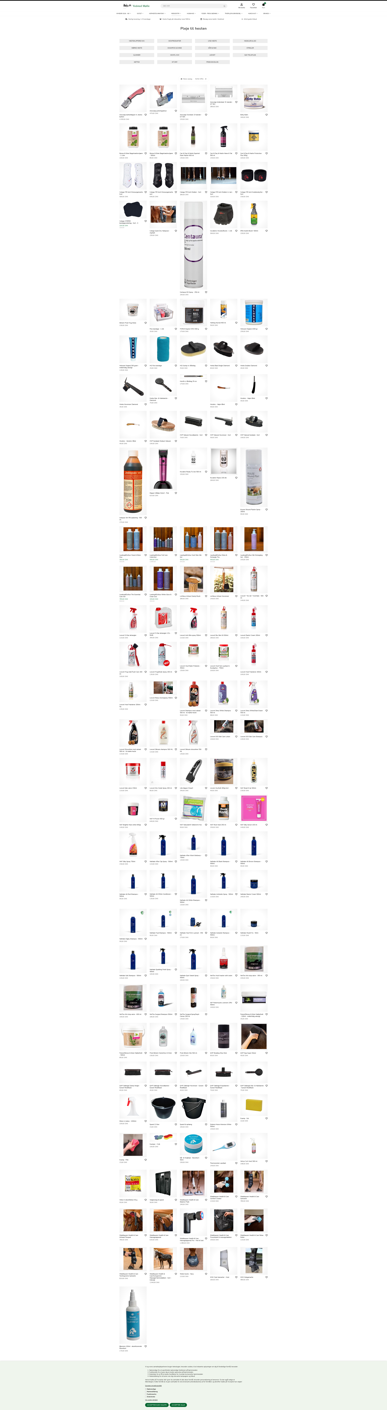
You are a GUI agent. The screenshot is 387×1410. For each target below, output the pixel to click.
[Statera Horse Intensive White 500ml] (223, 1120)
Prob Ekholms (212, 62)
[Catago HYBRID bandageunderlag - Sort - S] (133, 217)
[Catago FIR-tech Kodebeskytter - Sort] (254, 188)
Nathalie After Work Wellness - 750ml (191, 856)
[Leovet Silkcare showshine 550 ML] (193, 745)
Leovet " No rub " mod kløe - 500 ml (251, 597)
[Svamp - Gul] (254, 1114)
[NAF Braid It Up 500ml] (254, 784)
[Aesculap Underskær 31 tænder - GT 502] (223, 98)
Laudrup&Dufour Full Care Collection (159, 556)
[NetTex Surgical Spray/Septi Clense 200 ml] (193, 1010)
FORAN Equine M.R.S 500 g (189, 329)
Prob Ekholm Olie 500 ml (188, 1053)
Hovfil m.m (174, 55)
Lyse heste (212, 41)
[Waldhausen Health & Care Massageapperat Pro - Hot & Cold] (193, 1234)
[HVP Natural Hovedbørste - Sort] (193, 430)
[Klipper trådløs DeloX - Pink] (163, 489)
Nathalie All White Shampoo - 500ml (190, 901)
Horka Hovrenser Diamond (128, 404)
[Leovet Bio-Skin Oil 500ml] (223, 631)
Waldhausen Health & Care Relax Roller (251, 1236)
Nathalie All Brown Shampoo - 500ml (250, 863)
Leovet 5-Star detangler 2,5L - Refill (160, 634)
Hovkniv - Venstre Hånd (127, 441)
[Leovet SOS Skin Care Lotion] (223, 732)
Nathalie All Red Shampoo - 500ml (129, 895)
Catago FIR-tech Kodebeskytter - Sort (252, 193)
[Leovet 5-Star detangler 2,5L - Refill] (163, 629)
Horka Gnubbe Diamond (248, 366)
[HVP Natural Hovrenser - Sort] (223, 430)
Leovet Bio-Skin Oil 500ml (219, 635)
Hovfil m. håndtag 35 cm (188, 381)
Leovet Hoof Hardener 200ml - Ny (130, 706)
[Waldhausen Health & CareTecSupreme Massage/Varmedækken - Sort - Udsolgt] (163, 1269)
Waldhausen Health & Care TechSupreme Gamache (128, 1275)
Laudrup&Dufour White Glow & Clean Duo (160, 596)
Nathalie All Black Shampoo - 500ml (220, 863)
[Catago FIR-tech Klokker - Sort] (193, 188)
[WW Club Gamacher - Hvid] (223, 1273)
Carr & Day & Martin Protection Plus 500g (251, 154)
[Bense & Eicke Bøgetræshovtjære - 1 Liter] (133, 149)
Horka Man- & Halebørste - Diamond (159, 399)
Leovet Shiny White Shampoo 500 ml (220, 712)
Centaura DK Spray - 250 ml (189, 292)
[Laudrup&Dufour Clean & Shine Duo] (133, 551)
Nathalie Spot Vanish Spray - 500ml (189, 977)
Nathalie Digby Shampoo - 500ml (131, 939)
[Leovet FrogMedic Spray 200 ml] (163, 667)
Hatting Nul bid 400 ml (218, 323)
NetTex (137, 62)
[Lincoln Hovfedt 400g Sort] (223, 784)
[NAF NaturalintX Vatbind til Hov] (193, 820)
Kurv (263, 8)
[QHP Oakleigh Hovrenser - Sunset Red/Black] (193, 1081)
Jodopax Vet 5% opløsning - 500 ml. (130, 519)
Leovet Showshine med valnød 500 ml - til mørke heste (130, 750)
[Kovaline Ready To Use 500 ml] (193, 467)
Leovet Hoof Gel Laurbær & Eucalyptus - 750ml (219, 667)
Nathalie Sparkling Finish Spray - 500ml (161, 971)
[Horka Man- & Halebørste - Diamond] (163, 394)
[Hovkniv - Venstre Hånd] (133, 437)
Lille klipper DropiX (186, 788)
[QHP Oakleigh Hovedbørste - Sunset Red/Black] (163, 1081)
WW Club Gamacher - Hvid (219, 1277)
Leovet (212, 55)
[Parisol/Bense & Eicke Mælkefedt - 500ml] (133, 1048)
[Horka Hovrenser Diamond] (133, 400)
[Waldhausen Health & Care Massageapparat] (163, 1231)
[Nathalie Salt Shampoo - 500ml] (133, 971)
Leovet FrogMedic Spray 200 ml (161, 672)
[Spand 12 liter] (163, 1120)
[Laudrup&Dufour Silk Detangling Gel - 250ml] (254, 551)
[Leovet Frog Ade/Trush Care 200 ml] (133, 667)
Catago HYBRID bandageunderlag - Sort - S (128, 222)
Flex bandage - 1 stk (157, 329)
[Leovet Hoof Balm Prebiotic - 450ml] (193, 661)
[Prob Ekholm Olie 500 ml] (193, 1048)
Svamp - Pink (123, 1160)
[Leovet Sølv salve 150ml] (133, 784)
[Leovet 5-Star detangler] (133, 631)
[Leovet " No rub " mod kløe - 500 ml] (254, 591)
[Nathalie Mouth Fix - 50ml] (254, 928)
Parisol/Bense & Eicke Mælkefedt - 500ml (130, 1054)
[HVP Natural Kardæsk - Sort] (254, 430)
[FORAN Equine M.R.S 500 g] (193, 324)
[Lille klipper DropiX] (193, 784)
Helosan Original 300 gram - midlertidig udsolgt (129, 367)
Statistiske (151, 1397)
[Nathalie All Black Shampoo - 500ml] (223, 857)
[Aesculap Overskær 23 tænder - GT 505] (193, 110)
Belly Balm (244, 115)
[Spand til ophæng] (193, 1120)
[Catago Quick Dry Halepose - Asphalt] (163, 226)
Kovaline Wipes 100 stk (218, 478)
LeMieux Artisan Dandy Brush (190, 596)
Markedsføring (152, 1392)
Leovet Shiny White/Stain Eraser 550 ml (251, 712)
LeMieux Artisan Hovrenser (219, 596)
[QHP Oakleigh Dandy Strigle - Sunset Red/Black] (133, 1081)
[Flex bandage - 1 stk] (163, 324)
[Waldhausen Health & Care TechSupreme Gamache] (133, 1269)
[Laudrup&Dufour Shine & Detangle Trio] (223, 551)
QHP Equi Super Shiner (248, 1053)
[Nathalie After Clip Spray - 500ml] (163, 857)
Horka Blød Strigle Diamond (220, 366)
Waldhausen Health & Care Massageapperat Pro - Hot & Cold (191, 1239)
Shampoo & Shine (175, 48)
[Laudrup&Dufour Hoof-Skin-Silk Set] (193, 551)
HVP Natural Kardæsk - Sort (250, 435)
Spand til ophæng (186, 1124)
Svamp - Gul (244, 1118)
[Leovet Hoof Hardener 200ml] (254, 667)
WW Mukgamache (246, 1277)
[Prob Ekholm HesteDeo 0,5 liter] (163, 1048)
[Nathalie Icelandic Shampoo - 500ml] (223, 928)
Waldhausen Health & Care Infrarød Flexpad (128, 1236)
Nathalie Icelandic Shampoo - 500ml (220, 934)
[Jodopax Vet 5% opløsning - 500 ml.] (133, 513)
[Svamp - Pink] (133, 1155)
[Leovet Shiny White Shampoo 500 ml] (223, 706)
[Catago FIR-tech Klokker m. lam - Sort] (223, 188)
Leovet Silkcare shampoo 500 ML (161, 749)
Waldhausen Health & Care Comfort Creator (219, 1198)
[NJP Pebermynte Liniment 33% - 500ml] (223, 998)
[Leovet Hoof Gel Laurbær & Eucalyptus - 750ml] (223, 661)
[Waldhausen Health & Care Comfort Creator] (223, 1192)
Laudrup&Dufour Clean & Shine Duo (130, 556)
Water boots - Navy (187, 1274)
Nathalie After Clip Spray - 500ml (161, 862)
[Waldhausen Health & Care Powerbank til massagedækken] (223, 1231)
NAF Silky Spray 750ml (127, 862)
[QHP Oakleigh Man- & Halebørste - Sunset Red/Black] (254, 1081)
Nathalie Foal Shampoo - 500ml (161, 933)
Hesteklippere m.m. (137, 41)
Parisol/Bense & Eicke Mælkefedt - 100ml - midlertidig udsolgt (251, 1015)
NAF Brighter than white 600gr (130, 825)
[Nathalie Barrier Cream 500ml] (254, 890)
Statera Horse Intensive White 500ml (220, 1125)
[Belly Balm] (254, 110)
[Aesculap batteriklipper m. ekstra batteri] (133, 110)
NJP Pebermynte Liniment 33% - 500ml (221, 1004)
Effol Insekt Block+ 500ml (249, 231)
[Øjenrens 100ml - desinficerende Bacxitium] (133, 1342)
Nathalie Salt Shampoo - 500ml (130, 976)
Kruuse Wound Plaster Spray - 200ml (250, 511)
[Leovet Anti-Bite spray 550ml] (193, 631)
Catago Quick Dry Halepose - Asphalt (160, 232)
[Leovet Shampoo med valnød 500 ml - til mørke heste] (193, 706)
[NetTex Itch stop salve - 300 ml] (254, 971)
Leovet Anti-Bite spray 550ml (190, 635)
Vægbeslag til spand (157, 1200)
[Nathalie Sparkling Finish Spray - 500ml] (163, 965)
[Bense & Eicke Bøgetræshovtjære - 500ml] (163, 149)
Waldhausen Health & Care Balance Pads (189, 1201)
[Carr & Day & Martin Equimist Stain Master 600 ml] (193, 149)
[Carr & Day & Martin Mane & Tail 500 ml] (223, 149)
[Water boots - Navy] (193, 1269)
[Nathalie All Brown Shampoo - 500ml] (254, 857)
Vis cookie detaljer (151, 1400)
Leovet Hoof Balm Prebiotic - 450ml (190, 667)
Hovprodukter (174, 41)
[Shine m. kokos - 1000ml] (133, 1117)
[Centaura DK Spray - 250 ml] (193, 288)
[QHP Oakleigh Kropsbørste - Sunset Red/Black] (223, 1081)
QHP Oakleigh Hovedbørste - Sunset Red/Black (160, 1087)
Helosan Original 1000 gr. (249, 329)
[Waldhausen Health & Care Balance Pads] (193, 1195)
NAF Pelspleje (250, 55)
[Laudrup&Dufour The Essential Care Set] (133, 590)
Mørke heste (137, 48)
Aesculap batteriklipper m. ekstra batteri (130, 116)
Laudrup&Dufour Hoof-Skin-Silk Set (190, 556)
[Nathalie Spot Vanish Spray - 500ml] (193, 971)
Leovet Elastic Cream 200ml (250, 635)
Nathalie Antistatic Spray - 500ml (221, 894)
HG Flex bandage (156, 366)
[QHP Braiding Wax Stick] (223, 1048)
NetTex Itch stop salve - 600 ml (130, 1014)
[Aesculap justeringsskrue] (163, 106)
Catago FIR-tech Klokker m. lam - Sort (221, 193)
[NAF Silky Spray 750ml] (133, 857)
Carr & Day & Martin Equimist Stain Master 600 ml (190, 154)
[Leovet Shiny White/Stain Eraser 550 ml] (254, 706)
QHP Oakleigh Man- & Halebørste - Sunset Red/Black (252, 1087)
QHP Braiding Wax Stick (218, 1053)
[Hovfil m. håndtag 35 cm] (193, 377)
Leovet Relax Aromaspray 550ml (161, 698)
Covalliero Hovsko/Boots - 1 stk (221, 231)
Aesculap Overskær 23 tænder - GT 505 (191, 116)
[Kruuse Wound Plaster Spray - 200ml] (254, 505)
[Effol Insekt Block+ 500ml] (254, 226)
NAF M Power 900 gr (157, 819)
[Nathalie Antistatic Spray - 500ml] (223, 890)
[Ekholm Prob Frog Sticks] (133, 318)
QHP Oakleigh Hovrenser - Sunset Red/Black (191, 1087)
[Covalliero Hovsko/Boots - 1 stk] (223, 226)
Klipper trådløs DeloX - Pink (159, 493)
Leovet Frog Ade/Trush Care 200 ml (130, 673)
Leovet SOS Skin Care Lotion (220, 737)
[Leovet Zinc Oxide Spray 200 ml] (163, 784)
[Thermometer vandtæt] (223, 1159)
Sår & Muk (212, 48)
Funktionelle (151, 1394)
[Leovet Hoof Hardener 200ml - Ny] (133, 700)
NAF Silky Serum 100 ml (248, 825)
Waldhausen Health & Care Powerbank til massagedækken (221, 1236)
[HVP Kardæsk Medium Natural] (163, 437)
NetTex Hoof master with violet (221, 976)
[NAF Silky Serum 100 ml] (254, 820)
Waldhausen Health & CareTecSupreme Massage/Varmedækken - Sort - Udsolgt (160, 1277)
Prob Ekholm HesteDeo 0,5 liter (161, 1053)
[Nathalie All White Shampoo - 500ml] (193, 896)
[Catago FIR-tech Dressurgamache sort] (163, 188)
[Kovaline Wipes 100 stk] (223, 473)
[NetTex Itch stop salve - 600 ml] (133, 1010)
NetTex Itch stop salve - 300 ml (251, 976)
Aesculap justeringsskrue (158, 111)
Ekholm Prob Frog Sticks (127, 323)
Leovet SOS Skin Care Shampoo (251, 737)
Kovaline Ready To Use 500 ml (190, 472)
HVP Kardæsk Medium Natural (160, 441)
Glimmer (136, 55)
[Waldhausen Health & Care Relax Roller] (254, 1231)
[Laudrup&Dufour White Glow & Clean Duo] (163, 590)
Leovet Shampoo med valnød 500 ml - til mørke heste (190, 712)
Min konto (241, 8)
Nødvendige (151, 1389)
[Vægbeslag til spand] (163, 1195)
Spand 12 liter (154, 1124)
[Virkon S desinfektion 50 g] (133, 1195)
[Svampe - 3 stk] (163, 1140)
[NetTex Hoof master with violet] (223, 971)
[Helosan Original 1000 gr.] (254, 324)
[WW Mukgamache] (254, 1273)
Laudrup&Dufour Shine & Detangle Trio (218, 556)
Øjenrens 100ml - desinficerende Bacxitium (130, 1347)
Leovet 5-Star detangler (127, 635)
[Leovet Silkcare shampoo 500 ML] (163, 745)
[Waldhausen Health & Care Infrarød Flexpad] (133, 1231)
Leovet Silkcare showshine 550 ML (190, 750)
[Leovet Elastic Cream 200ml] (254, 631)
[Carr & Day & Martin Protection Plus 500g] (254, 149)
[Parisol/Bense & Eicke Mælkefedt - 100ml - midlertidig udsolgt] (254, 1010)
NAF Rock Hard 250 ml (218, 825)
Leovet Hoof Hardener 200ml (250, 672)
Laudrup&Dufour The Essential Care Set (129, 596)
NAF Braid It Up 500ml (248, 788)
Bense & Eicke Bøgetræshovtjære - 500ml (161, 154)
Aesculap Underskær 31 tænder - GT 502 (221, 103)
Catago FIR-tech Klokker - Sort (190, 192)
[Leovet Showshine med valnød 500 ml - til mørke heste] (133, 745)
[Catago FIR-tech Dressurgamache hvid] (133, 188)
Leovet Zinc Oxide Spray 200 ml (161, 788)
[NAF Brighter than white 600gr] (133, 820)
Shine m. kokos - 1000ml (127, 1121)
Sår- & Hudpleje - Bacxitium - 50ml (190, 1159)
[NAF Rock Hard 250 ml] (223, 820)
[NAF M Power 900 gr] (163, 814)
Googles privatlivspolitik (153, 1386)
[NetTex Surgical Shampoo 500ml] (163, 1010)
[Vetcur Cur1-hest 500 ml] (254, 1157)
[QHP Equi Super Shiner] (254, 1048)
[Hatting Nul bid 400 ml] (223, 318)
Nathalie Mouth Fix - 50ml (249, 933)
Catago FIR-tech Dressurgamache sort (161, 193)
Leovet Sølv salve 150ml (128, 788)
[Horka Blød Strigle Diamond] (223, 361)
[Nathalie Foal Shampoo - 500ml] (163, 928)
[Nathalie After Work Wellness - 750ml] (193, 851)
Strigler (250, 48)
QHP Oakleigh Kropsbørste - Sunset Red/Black (220, 1087)
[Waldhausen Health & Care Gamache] (254, 1192)
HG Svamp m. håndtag (187, 366)
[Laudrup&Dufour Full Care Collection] (163, 551)
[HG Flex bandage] (163, 361)
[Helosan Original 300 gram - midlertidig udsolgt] (133, 361)
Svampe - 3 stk (155, 1144)
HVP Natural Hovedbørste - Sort (191, 435)
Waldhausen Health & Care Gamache (249, 1198)
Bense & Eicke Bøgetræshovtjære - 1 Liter (131, 154)
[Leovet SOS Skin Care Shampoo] (254, 732)
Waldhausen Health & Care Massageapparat (159, 1236)
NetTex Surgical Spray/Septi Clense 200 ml (189, 1015)
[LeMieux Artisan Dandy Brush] (193, 592)
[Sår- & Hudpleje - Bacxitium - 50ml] (193, 1153)
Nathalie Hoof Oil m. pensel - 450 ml (191, 934)
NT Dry (174, 62)
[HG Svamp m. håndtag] (193, 361)
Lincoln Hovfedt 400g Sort (219, 788)
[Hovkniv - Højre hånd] (223, 400)
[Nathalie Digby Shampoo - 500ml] (133, 934)
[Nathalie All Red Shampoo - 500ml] (133, 890)
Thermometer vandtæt (218, 1163)
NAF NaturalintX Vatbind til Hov (191, 825)
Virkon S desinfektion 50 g (128, 1200)
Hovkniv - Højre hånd (217, 404)
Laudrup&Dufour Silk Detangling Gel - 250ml (251, 556)
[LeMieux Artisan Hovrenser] (223, 592)
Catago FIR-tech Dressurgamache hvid (131, 193)
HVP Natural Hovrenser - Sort (220, 435)
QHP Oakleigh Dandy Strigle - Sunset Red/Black (129, 1087)
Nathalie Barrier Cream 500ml (250, 894)
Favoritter (253, 8)
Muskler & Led (250, 41)
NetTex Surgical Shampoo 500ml (161, 1014)
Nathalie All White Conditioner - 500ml (161, 895)
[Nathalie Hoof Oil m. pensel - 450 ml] (193, 928)
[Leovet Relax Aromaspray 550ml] (163, 693)
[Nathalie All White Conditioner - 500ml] (163, 890)
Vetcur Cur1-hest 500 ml (248, 1161)
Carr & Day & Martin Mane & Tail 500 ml (221, 154)
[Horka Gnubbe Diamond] (254, 361)
